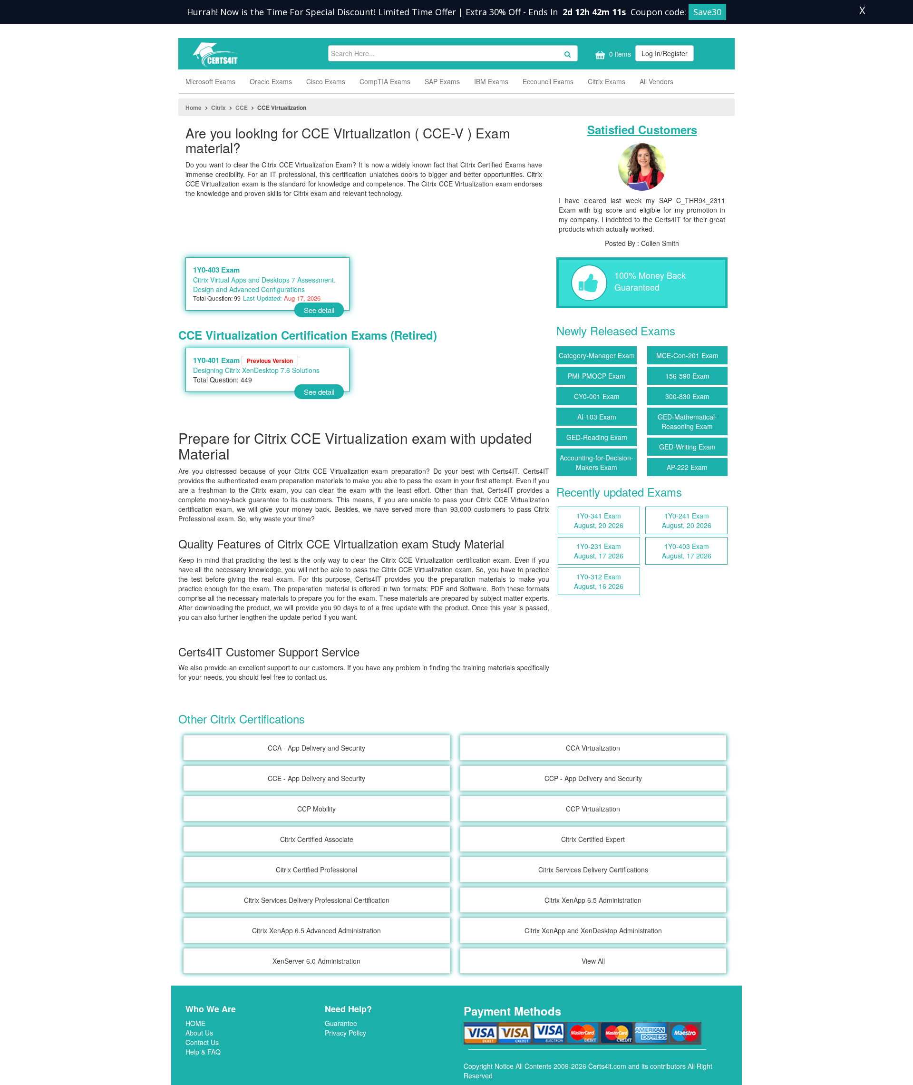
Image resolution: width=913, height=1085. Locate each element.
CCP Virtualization (593, 808)
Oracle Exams (271, 81)
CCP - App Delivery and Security (593, 778)
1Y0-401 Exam (243, 360)
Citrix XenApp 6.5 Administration (592, 900)
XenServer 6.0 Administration (316, 961)
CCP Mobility (316, 808)
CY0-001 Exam (597, 396)
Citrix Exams (606, 81)
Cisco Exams (325, 81)
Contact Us (202, 1042)
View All (593, 961)
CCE (241, 107)
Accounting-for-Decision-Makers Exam (596, 462)
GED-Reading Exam (596, 437)
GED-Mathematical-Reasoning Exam (687, 421)
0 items (619, 54)
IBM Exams (491, 81)
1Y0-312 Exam (598, 581)
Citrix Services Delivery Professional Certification (316, 900)
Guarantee (341, 1023)
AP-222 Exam (687, 467)
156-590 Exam (687, 376)
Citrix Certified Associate (316, 839)
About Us (199, 1032)
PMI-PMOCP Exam (596, 376)
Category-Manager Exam (597, 355)
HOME (195, 1023)
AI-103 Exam (596, 416)
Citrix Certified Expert (593, 839)
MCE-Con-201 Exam (687, 355)
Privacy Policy (345, 1032)
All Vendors (656, 81)
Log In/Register (664, 53)
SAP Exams (442, 81)
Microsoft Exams (210, 81)
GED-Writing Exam (687, 446)
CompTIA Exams (384, 81)
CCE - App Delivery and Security (316, 778)
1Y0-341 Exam (598, 520)
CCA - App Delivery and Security (316, 748)
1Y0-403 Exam (216, 269)
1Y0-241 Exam (686, 520)
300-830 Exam (687, 396)
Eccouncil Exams (548, 81)
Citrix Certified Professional (316, 869)
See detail (319, 310)
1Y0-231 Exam (598, 550)
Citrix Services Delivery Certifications (593, 869)
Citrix (218, 107)
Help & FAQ (203, 1051)
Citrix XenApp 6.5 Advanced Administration (316, 930)
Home (193, 107)
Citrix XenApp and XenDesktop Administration (593, 930)
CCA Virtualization (593, 748)
